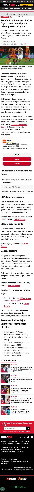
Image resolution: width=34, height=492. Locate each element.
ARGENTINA (13, 441)
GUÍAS (24, 9)
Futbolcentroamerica (8, 452)
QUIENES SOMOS (6, 447)
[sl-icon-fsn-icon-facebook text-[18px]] (17, 437)
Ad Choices (4, 463)
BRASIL (21, 441)
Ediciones (4, 441)
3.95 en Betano (16, 301)
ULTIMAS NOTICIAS (18, 6)
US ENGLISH (24, 443)
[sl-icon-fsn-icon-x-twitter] (24, 437)
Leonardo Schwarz (9, 42)
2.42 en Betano (19, 219)
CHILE (27, 441)
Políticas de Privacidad (8, 461)
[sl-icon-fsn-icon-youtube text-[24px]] (32, 437)
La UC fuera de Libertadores (17, 1)
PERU (17, 443)
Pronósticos (22, 17)
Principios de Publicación (22, 14)
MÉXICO (10, 443)
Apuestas (15, 17)
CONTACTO (24, 447)
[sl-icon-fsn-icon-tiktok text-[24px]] (28, 437)
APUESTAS (20, 452)
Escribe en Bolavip (7, 449)
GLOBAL (3, 443)
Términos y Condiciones (25, 431)
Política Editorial (22, 461)
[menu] (2, 5)
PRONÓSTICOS (15, 9)
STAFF (16, 447)
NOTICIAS (5, 9)
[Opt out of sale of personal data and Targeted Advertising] (2, 489)
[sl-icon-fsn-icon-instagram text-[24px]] (21, 437)
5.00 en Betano (25, 298)
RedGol (17, 449)
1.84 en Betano (14, 285)
